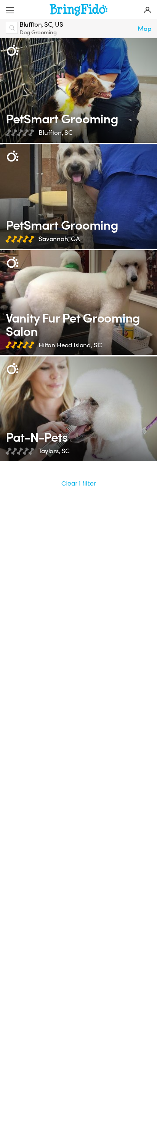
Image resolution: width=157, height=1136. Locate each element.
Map (144, 29)
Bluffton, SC (55, 133)
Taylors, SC (54, 451)
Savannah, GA (59, 239)
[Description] (12, 50)
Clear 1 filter (78, 483)
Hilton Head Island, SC (70, 345)
